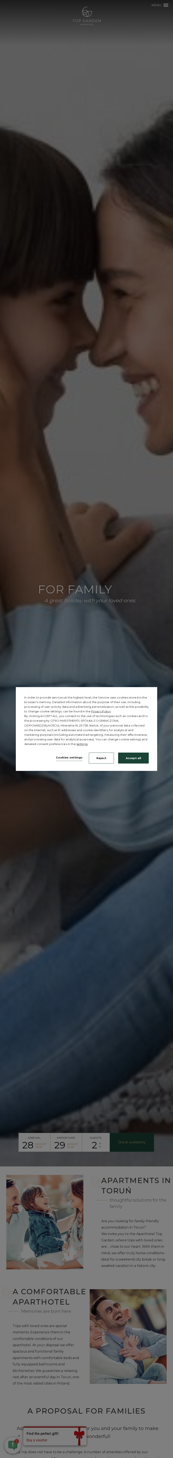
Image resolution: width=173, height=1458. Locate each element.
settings (82, 744)
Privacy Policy (101, 711)
